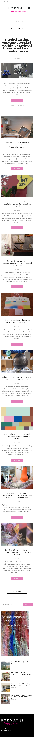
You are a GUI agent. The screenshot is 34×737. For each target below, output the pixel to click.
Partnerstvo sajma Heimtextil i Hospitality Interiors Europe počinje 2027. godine (17, 204)
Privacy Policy (6, 730)
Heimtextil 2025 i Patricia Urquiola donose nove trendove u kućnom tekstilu (16, 436)
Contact (4, 727)
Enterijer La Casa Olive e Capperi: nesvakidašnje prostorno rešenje (21, 684)
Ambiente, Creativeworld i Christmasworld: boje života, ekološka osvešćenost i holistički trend (17, 495)
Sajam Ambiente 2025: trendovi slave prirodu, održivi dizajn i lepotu (17, 378)
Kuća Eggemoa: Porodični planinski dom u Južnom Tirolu (20, 662)
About (3, 728)
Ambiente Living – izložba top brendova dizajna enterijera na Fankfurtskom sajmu (17, 145)
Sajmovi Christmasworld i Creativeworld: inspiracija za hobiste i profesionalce (17, 263)
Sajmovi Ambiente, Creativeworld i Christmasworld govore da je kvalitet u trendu (17, 552)
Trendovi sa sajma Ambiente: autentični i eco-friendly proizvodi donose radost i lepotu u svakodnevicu (17, 45)
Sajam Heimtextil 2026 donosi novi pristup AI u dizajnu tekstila (17, 321)
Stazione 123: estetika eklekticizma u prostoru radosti (21, 673)
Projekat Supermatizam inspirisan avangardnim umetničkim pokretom (22, 696)
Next (19, 591)
